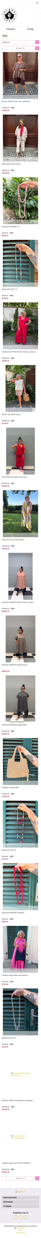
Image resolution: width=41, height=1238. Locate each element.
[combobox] (20, 42)
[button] (20, 1198)
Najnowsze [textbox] (6, 42)
